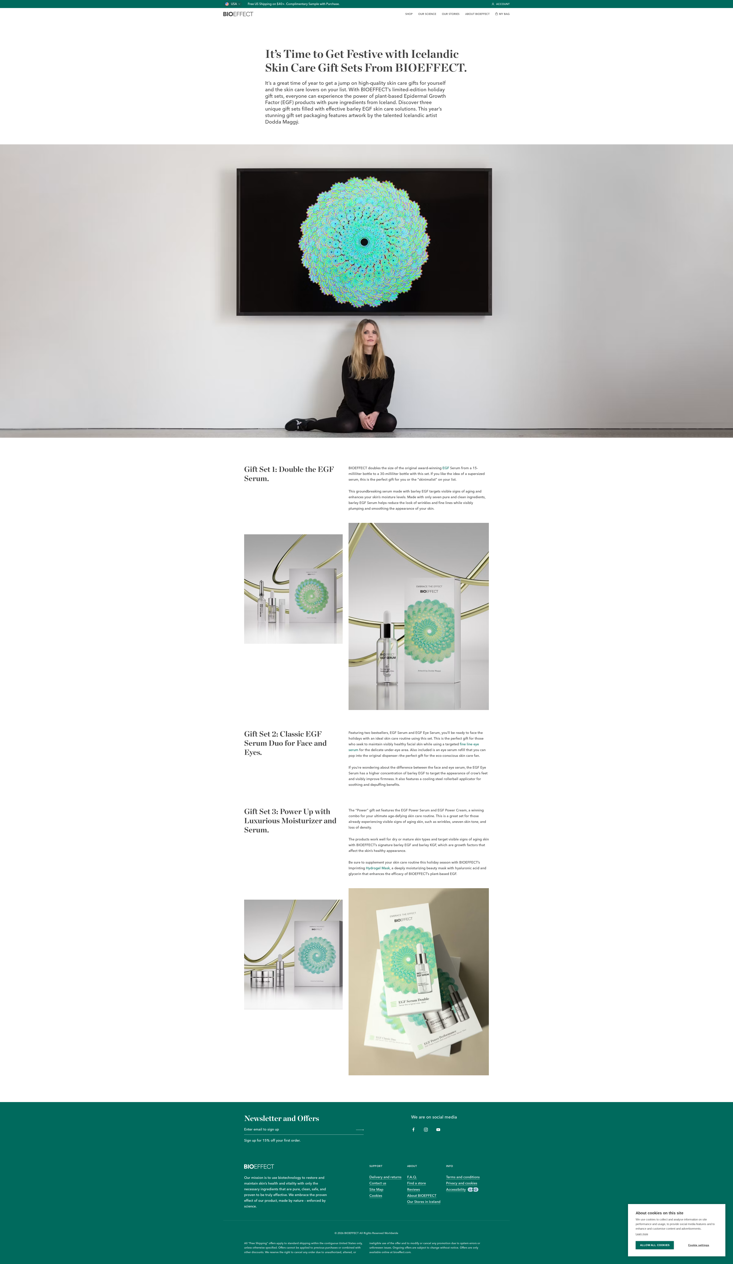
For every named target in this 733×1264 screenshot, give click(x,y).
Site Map (376, 1189)
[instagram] (426, 1129)
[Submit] (359, 1130)
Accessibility (456, 1189)
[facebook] (413, 1129)
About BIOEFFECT (421, 1195)
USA (234, 4)
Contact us (377, 1183)
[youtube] (438, 1129)
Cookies (375, 1195)
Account (503, 4)
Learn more (642, 1234)
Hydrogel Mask (378, 868)
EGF (445, 468)
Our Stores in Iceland (423, 1201)
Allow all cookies (654, 1245)
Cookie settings (698, 1245)
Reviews (413, 1189)
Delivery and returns (385, 1177)
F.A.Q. (412, 1177)
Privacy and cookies (461, 1183)
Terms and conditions (463, 1177)
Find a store (416, 1183)
